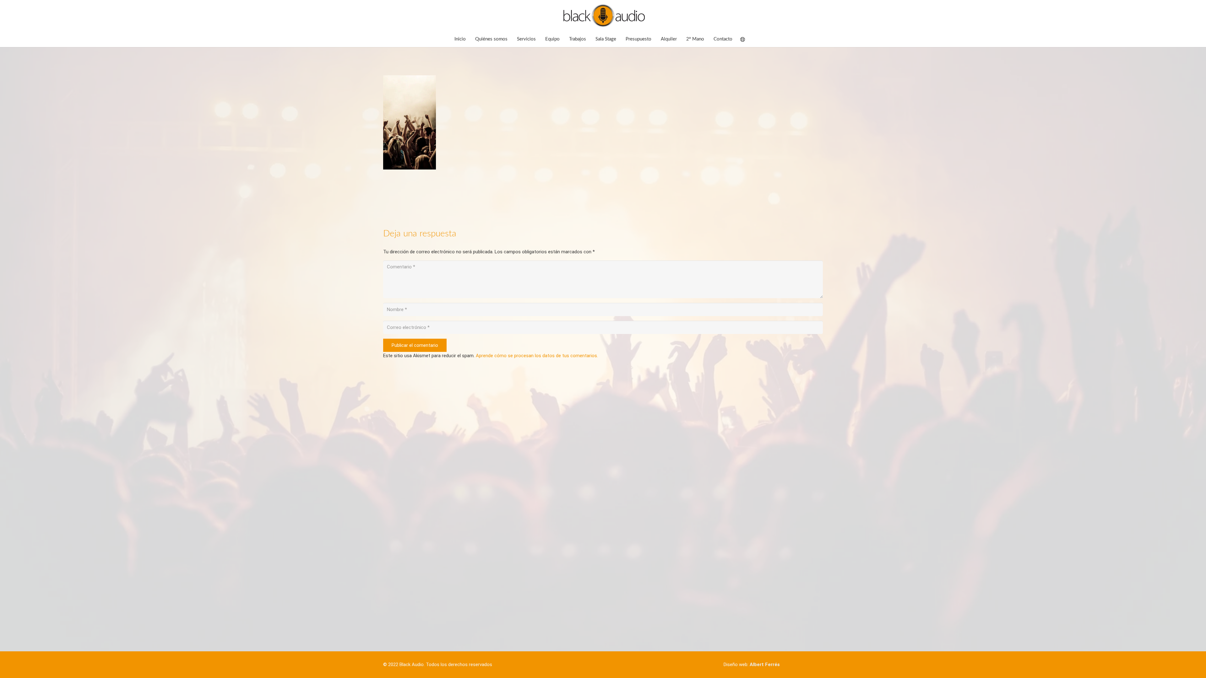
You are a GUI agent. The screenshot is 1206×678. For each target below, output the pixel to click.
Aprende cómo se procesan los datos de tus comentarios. (537, 355)
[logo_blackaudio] (603, 15)
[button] (746, 39)
